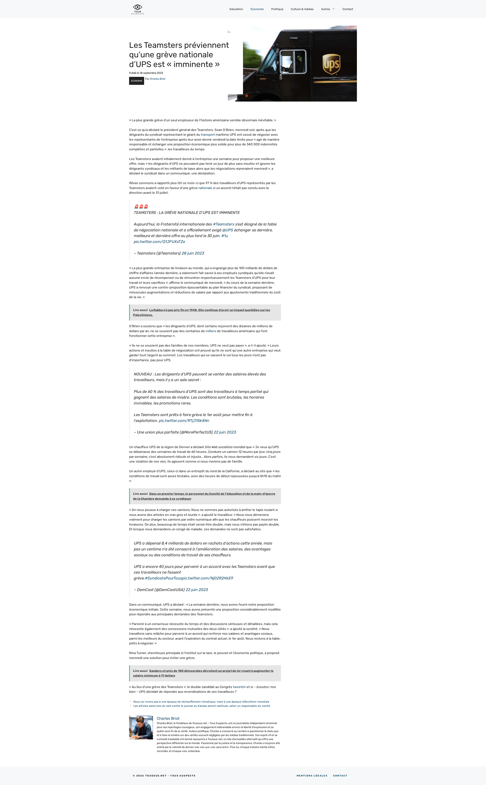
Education (236, 9)
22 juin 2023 (225, 432)
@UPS (227, 230)
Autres (325, 9)
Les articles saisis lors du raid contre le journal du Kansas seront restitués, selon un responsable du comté (201, 706)
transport (208, 134)
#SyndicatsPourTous (163, 578)
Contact (347, 9)
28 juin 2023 (193, 253)
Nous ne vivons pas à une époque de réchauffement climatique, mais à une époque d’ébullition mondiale (201, 701)
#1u (224, 235)
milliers (211, 331)
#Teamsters (223, 224)
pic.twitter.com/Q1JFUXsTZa (159, 241)
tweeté (238, 687)
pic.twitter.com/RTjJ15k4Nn (184, 420)
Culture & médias (302, 9)
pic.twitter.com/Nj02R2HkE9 (207, 578)
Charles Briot (157, 78)
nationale (205, 188)
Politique (277, 9)
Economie (257, 9)
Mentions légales (312, 775)
